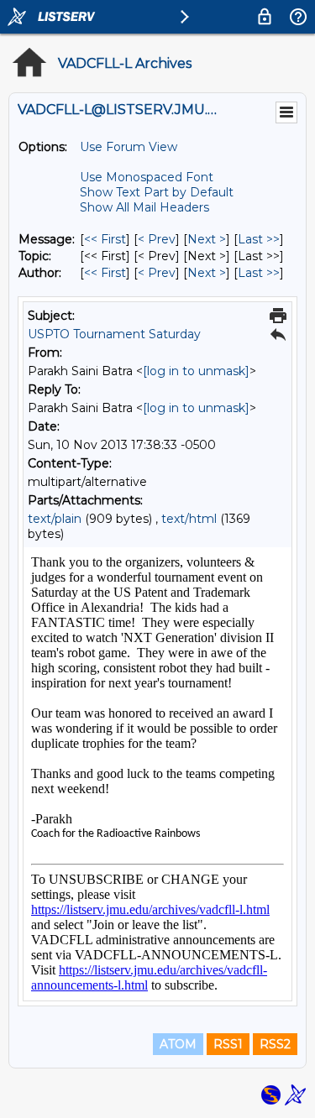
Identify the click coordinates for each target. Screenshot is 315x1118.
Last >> (259, 239)
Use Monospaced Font (146, 177)
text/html (189, 518)
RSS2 (275, 1044)
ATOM (178, 1044)
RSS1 (228, 1044)
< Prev (157, 239)
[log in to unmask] (196, 371)
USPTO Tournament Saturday (114, 334)
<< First (105, 239)
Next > (206, 239)
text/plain (54, 518)
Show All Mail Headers (144, 207)
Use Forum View (128, 146)
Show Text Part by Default (157, 192)
